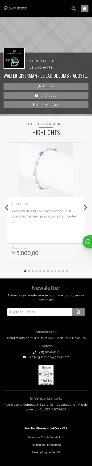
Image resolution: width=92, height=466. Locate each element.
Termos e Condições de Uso (46, 437)
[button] (7, 207)
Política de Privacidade (46, 444)
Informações (47, 104)
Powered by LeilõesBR (46, 452)
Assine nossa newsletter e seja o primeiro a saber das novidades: (46, 297)
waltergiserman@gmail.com (48, 357)
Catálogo (48, 95)
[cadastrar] (78, 312)
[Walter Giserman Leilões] (17, 9)
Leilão (48, 86)
